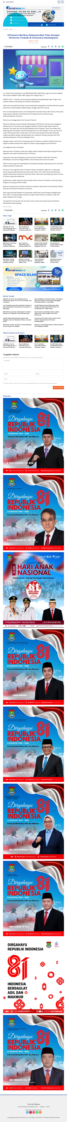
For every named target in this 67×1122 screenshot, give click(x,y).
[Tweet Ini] (52, 46)
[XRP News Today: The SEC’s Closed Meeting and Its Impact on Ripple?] (10, 254)
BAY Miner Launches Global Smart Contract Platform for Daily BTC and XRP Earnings (9, 244)
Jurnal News (10, 2)
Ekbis (36, 41)
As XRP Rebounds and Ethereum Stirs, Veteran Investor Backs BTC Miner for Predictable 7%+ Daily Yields (57, 228)
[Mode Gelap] (59, 2)
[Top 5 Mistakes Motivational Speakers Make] (41, 254)
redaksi (42, 1106)
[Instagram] (33, 1112)
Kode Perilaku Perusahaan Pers (28, 1106)
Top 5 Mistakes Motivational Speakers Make (39, 260)
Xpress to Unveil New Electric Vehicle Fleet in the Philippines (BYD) (25, 260)
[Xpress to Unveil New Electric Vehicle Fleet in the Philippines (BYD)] (26, 254)
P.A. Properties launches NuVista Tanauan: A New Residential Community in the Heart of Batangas (40, 228)
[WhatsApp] (37, 1112)
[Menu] (4, 2)
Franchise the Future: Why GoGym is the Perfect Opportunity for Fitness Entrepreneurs (56, 244)
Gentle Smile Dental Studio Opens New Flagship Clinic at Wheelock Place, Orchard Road (41, 244)
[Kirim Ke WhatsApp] (62, 46)
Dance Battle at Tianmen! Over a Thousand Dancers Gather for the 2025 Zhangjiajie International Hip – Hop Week (25, 228)
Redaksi (31, 41)
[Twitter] (27, 1112)
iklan (48, 1106)
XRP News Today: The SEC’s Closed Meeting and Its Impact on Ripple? (9, 260)
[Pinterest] (30, 1112)
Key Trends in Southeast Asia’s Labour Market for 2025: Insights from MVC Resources (25, 244)
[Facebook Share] (48, 46)
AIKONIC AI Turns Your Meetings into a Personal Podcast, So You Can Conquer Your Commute (9, 228)
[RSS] (40, 1112)
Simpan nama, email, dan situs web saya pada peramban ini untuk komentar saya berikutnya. (31, 383)
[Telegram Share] (59, 46)
